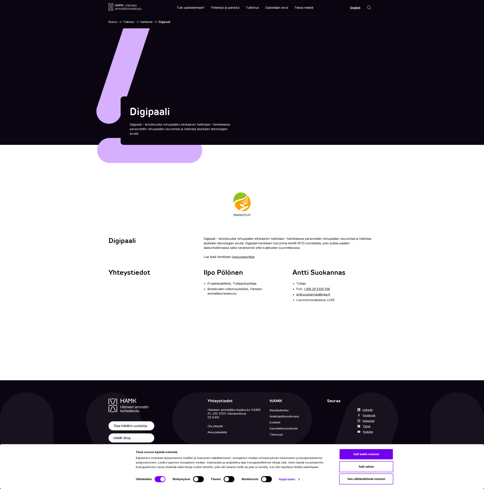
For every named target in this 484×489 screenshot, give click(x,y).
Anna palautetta (217, 432)
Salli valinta (366, 466)
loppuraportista (243, 257)
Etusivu (113, 21)
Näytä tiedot (287, 479)
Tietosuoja (276, 434)
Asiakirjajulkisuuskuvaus (284, 416)
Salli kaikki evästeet (366, 454)
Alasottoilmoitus (279, 410)
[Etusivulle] (125, 7)
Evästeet (275, 422)
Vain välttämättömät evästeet (366, 478)
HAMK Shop (122, 438)
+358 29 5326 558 (317, 289)
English (355, 7)
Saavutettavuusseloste (284, 428)
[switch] (198, 479)
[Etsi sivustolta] (369, 7)
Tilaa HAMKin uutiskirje (130, 426)
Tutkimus (128, 21)
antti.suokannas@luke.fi (313, 294)
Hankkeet (146, 21)
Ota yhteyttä (215, 426)
